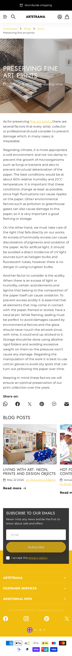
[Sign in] (60, 17)
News (40, 28)
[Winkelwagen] (67, 17)
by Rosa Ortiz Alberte (40, 480)
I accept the (29, 558)
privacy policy (37, 558)
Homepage (10, 28)
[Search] (13, 16)
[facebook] (5, 618)
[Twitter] (67, 619)
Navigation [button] (5, 16)
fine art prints (40, 121)
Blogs (27, 28)
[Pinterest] (46, 618)
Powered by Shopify (50, 610)
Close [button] (36, 577)
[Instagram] (26, 618)
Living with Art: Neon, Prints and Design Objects (29, 471)
